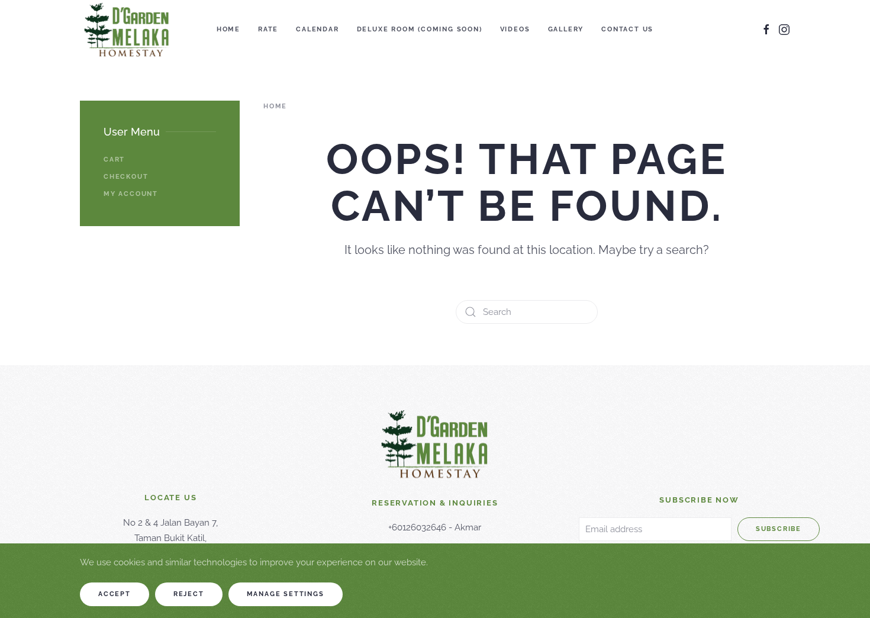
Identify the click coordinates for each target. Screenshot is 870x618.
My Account (131, 194)
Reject (188, 594)
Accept (114, 594)
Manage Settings (285, 594)
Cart (114, 159)
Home (228, 29)
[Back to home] (127, 29)
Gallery (566, 29)
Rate (268, 29)
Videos (515, 29)
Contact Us (627, 29)
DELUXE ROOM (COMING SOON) (419, 29)
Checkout (126, 177)
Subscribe (778, 529)
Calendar (317, 29)
